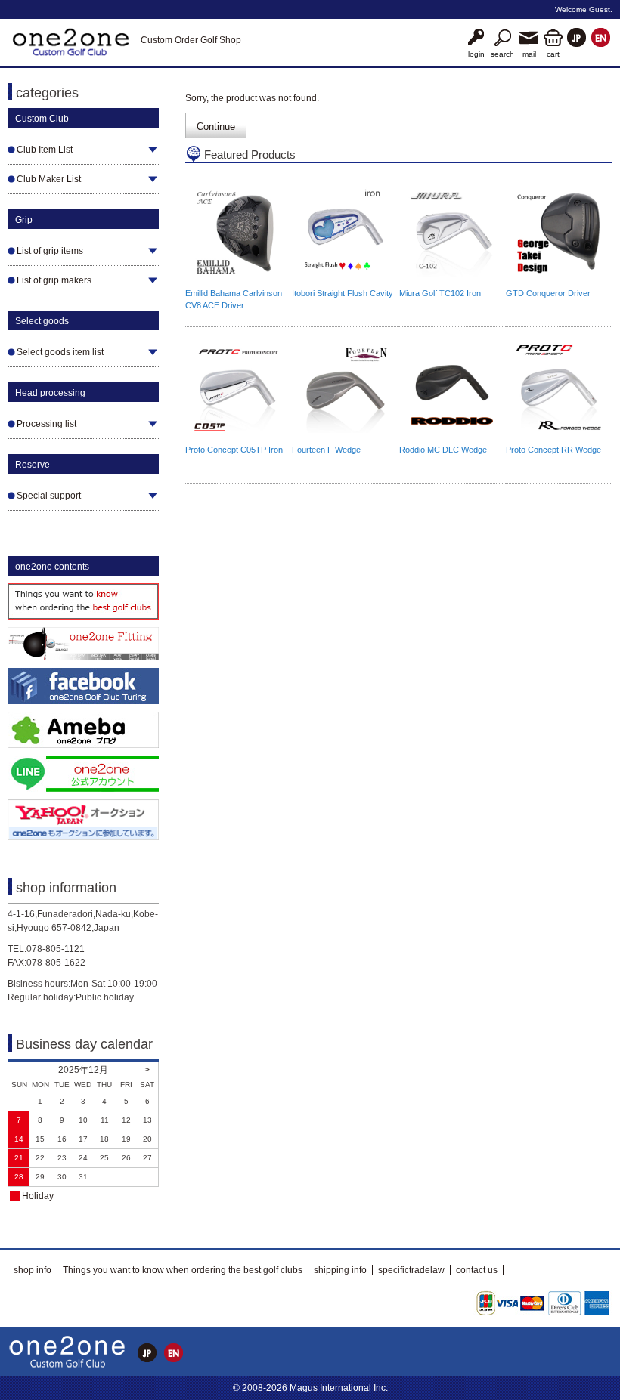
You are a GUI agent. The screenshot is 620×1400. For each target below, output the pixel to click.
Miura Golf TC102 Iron (440, 293)
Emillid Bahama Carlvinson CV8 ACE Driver (233, 299)
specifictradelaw (411, 1270)
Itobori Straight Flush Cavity (342, 293)
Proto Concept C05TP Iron (234, 449)
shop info (32, 1270)
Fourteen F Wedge (326, 449)
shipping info (340, 1270)
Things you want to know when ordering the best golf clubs (182, 1270)
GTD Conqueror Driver (548, 293)
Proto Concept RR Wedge (553, 449)
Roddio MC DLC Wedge (443, 449)
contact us (477, 1270)
